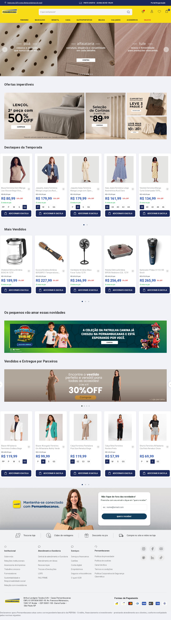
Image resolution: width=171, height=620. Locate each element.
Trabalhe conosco (12, 569)
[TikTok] (161, 557)
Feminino (24, 20)
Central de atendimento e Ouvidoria (53, 557)
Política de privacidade (104, 556)
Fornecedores (10, 573)
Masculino (40, 20)
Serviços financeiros (80, 557)
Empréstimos (77, 569)
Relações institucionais (14, 561)
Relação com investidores (15, 585)
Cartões (74, 561)
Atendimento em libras (47, 561)
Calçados (115, 20)
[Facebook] (152, 549)
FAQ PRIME (43, 578)
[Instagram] (143, 549)
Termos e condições (104, 569)
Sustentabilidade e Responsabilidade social (15, 579)
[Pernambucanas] (9, 11)
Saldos (147, 20)
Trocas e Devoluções (47, 569)
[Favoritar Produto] (28, 189)
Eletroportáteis (84, 20)
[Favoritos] (159, 11)
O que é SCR (76, 578)
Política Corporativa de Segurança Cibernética (109, 575)
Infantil (55, 20)
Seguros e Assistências (81, 573)
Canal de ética (101, 565)
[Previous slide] (4, 49)
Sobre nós (8, 557)
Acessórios (132, 20)
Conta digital (76, 565)
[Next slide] (166, 49)
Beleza (101, 20)
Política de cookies (103, 561)
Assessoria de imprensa (14, 565)
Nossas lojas (44, 565)
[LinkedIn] (152, 557)
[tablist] (85, 223)
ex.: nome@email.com (113, 507)
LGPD (40, 573)
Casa (67, 20)
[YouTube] (161, 549)
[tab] (78, 74)
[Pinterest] (143, 557)
